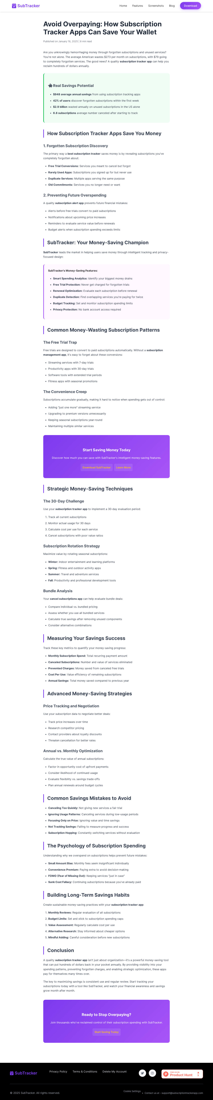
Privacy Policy (58, 1071)
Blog (172, 5)
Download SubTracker (97, 467)
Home (123, 5)
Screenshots (156, 5)
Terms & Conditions (85, 1071)
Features (137, 5)
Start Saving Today (107, 1032)
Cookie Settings (132, 1091)
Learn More (123, 467)
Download (190, 5)
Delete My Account (115, 1071)
